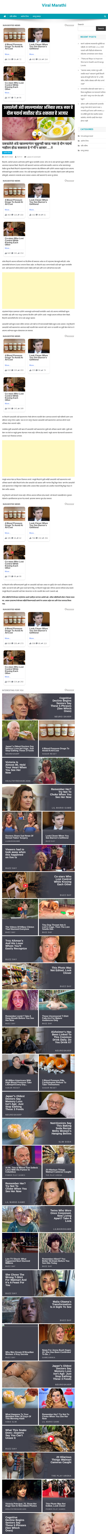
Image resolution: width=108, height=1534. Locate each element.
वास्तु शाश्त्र (37, 16)
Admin (19, 157)
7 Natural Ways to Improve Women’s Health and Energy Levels (92, 62)
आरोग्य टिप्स (25, 16)
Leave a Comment (34, 157)
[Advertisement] (38, 290)
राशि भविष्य (13, 16)
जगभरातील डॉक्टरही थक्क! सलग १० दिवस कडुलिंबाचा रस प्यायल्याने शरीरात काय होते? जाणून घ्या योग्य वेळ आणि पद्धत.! (93, 94)
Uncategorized (87, 136)
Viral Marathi (54, 5)
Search (81, 24)
